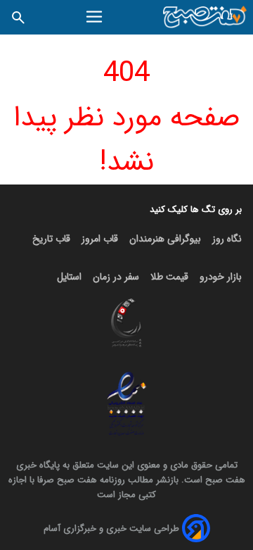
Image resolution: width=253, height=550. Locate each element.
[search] (18, 17)
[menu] (96, 16)
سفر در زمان (116, 277)
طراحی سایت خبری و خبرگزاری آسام (111, 528)
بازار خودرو (221, 277)
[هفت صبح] (205, 17)
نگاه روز (227, 238)
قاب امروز (100, 238)
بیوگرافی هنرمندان (165, 238)
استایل (69, 277)
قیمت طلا (169, 277)
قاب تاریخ (51, 238)
